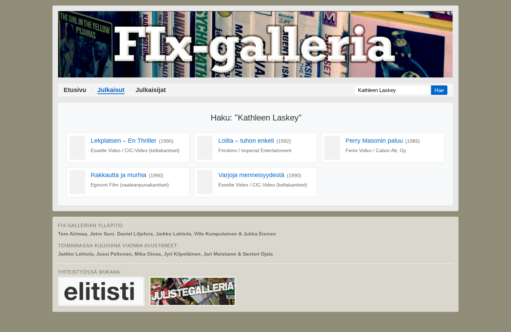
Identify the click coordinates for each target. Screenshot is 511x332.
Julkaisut (110, 89)
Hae (439, 90)
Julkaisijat (151, 89)
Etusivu (75, 89)
